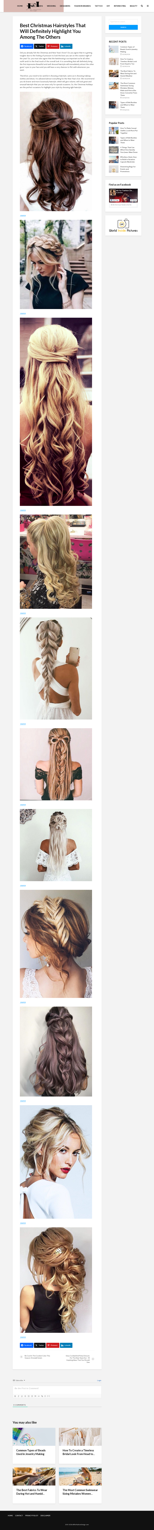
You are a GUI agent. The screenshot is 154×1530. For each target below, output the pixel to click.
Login (99, 1380)
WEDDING (51, 6)
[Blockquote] (35, 1396)
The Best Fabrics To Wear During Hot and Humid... (31, 1491)
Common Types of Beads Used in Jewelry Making (31, 1452)
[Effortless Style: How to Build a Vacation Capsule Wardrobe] (114, 159)
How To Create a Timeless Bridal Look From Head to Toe (128, 61)
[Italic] (18, 1396)
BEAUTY (133, 6)
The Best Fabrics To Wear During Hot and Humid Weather (128, 73)
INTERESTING (120, 6)
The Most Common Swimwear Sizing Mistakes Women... (80, 1491)
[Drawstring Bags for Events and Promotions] (114, 169)
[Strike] (25, 1396)
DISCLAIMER (45, 1515)
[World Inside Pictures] (123, 225)
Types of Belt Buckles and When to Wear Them (128, 104)
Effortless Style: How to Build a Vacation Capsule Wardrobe (128, 159)
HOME (20, 6)
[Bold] (15, 1396)
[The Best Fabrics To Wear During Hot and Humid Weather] (34, 1476)
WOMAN (30, 6)
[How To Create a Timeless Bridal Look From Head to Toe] (80, 1436)
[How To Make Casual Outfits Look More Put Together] (114, 130)
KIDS (40, 6)
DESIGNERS (65, 6)
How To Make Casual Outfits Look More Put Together (129, 130)
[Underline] (22, 1396)
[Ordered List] (28, 1396)
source (23, 215)
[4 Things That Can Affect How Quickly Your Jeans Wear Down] (114, 150)
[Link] (42, 1396)
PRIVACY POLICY (31, 1515)
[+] (48, 1396)
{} (45, 1396)
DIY (108, 6)
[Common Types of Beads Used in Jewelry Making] (34, 1436)
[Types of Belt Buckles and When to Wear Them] (114, 105)
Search (123, 27)
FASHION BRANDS (82, 6)
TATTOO (99, 6)
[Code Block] (38, 1396)
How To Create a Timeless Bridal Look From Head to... (79, 1452)
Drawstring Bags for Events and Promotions (128, 169)
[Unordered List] (32, 1396)
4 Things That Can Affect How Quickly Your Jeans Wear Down (129, 149)
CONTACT (19, 1515)
